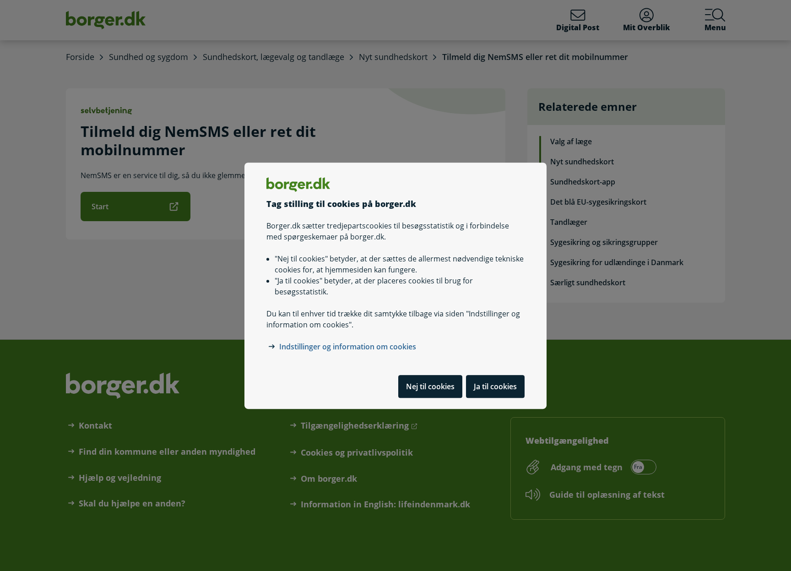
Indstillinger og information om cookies (347, 346)
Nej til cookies (430, 386)
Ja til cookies (495, 386)
